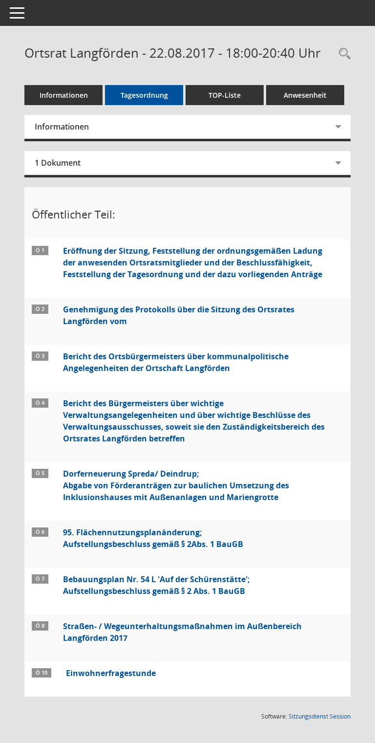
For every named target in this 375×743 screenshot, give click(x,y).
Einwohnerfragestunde (111, 673)
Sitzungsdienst (320, 716)
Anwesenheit (305, 95)
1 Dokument (58, 162)
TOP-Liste (224, 95)
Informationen (64, 95)
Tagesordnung (144, 95)
